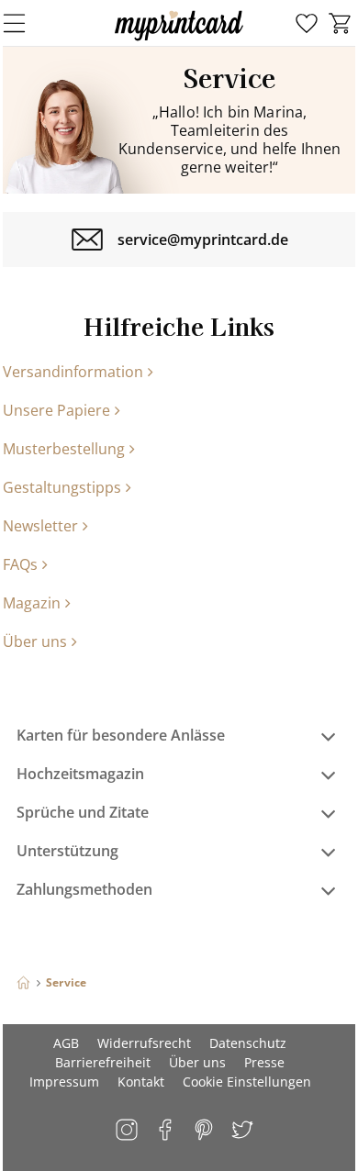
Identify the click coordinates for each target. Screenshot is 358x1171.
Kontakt (140, 1081)
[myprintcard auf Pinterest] (205, 1131)
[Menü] (26, 23)
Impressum (64, 1081)
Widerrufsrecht (144, 1043)
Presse (264, 1062)
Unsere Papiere (56, 410)
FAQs (20, 564)
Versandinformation (73, 372)
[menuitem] (307, 24)
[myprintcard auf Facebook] (166, 1131)
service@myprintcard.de (202, 239)
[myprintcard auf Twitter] (243, 1131)
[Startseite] (23, 982)
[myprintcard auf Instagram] (128, 1131)
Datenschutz (247, 1043)
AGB (66, 1043)
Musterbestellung (64, 449)
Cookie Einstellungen (247, 1081)
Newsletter (40, 526)
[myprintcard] (179, 40)
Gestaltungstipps (62, 487)
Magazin (32, 603)
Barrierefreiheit (103, 1062)
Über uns (35, 641)
